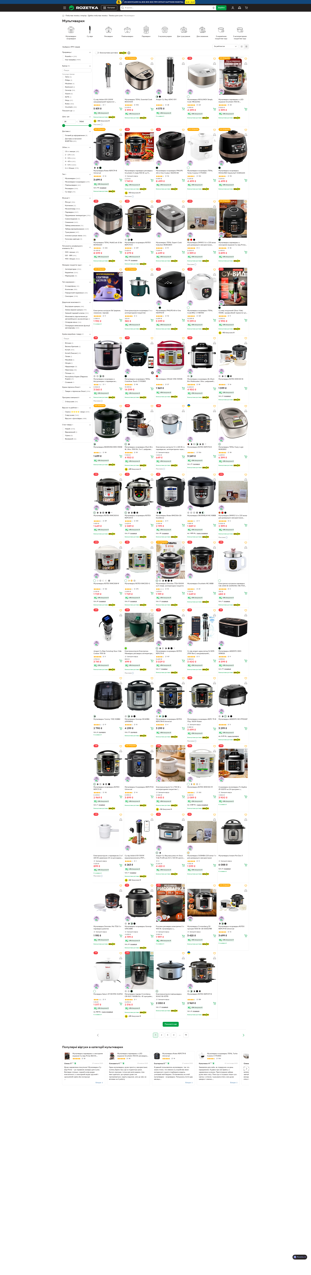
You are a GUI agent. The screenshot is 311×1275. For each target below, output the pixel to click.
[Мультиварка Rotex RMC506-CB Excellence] (170, 492)
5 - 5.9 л (70, 165)
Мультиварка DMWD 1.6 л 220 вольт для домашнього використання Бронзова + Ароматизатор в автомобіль (201, 244)
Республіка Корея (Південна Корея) (76, 378)
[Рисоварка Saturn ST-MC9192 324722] (108, 970)
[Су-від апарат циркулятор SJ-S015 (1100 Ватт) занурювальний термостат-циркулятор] (201, 627)
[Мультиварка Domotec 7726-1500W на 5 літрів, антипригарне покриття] (170, 560)
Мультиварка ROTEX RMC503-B (106, 515)
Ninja (69, 100)
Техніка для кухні (116, 16)
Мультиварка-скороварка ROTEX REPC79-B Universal (231, 928)
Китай (69, 350)
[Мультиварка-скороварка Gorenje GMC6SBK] (139, 903)
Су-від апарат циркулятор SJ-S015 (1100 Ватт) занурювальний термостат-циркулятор (200, 652)
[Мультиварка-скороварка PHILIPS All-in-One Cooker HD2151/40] (170, 147)
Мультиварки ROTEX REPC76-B (199, 447)
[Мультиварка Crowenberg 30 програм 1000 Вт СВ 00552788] (201, 903)
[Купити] (121, 109)
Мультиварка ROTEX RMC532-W (200, 787)
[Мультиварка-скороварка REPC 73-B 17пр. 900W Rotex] (201, 695)
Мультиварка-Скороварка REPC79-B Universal (139, 788)
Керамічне (71, 272)
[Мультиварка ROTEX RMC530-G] (139, 560)
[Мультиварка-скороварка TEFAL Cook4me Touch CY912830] (139, 355)
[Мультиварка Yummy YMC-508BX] (108, 695)
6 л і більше (72, 168)
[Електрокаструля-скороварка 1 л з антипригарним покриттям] (139, 287)
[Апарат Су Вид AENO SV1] (170, 76)
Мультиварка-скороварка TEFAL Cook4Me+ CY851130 (200, 312)
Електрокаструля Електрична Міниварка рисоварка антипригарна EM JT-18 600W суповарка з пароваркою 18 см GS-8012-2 (139, 652)
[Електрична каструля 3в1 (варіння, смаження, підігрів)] (108, 287)
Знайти (221, 8)
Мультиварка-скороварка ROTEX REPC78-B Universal (169, 720)
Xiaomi (69, 94)
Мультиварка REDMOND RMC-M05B (108, 447)
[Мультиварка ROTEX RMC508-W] (108, 560)
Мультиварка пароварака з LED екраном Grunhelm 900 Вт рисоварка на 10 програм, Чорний (232, 101)
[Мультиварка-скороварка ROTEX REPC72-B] (108, 763)
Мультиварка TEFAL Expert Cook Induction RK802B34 (169, 244)
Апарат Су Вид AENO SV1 (166, 99)
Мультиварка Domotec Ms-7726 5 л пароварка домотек (107, 928)
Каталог (111, 8)
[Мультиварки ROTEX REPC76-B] (201, 423)
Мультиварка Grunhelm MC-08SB (200, 583)
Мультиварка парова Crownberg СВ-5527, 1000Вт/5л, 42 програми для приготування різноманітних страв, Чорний (138, 995)
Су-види (70, 192)
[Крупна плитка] (241, 46)
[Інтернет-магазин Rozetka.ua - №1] (83, 7)
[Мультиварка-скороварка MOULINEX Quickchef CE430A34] (233, 147)
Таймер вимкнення (74, 225)
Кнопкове (71, 289)
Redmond (70, 87)
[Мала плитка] (246, 46)
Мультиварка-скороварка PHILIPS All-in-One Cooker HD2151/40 (169, 172)
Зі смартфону (72, 286)
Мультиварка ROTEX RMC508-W (106, 583)
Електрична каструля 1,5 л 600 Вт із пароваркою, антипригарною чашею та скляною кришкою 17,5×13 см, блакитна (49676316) (170, 448)
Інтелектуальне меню (75, 236)
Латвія (68, 356)
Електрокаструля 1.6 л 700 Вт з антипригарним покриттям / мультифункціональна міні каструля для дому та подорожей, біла (170, 788)
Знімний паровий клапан (77, 313)
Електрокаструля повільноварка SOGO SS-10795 (168, 995)
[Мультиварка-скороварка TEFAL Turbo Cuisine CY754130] (201, 147)
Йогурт (70, 202)
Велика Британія (73, 346)
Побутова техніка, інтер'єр (76, 16)
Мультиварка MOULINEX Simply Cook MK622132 (200, 101)
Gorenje (70, 90)
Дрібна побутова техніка (97, 16)
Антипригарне (73, 269)
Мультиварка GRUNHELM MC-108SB (201, 515)
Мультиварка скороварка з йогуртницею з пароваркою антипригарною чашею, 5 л (105, 380)
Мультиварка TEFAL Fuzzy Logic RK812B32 (231, 448)
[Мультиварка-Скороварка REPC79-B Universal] (139, 763)
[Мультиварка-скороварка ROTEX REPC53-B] (139, 492)
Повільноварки (73, 185)
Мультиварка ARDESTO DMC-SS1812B (230, 652)
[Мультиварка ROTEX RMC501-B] (233, 355)
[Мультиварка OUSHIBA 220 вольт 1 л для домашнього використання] (201, 832)
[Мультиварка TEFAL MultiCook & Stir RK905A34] (108, 219)
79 (186, 1035)
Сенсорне (71, 296)
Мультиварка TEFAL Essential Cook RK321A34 (138, 101)
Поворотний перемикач (76, 293)
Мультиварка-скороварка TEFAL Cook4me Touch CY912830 (137, 380)
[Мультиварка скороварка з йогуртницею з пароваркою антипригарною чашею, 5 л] (108, 355)
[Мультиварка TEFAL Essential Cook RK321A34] (139, 76)
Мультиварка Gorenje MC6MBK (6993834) (137, 720)
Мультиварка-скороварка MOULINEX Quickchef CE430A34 (232, 172)
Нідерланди (71, 366)
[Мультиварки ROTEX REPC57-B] (201, 970)
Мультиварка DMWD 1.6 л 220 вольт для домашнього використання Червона (233, 517)
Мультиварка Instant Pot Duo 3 (231, 856)
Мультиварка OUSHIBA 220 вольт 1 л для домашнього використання (201, 857)
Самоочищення (72, 219)
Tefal (68, 77)
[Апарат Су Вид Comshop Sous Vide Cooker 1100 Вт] (108, 627)
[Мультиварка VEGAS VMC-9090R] (170, 355)
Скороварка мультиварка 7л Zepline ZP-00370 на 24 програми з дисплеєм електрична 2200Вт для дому (233, 788)
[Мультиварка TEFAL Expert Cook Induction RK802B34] (170, 219)
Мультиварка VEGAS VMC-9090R (169, 379)
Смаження (71, 222)
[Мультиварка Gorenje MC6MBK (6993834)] (139, 695)
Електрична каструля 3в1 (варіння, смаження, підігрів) (107, 312)
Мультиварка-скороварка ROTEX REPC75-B (138, 244)
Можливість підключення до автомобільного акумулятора (77, 318)
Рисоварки (71, 188)
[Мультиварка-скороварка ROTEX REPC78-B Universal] (170, 695)
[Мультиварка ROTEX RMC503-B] (108, 492)
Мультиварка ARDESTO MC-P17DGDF (233, 719)
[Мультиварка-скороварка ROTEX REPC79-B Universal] (233, 903)
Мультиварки (72, 178)
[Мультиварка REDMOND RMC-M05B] (108, 423)
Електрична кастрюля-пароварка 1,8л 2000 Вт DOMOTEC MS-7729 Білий (232, 585)
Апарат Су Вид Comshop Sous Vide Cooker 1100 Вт (107, 652)
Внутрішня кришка (74, 306)
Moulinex (69, 84)
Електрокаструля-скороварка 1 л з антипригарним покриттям (138, 312)
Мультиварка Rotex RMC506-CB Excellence (168, 517)
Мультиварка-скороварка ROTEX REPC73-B (169, 652)
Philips (68, 80)
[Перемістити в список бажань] (121, 59)
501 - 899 (70, 255)
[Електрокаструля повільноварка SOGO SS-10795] (170, 970)
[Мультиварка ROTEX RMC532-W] (201, 763)
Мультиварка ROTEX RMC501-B (231, 379)
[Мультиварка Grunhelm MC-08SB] (201, 560)
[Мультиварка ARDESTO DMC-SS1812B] (233, 627)
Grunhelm (71, 107)
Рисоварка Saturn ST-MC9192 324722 (108, 994)
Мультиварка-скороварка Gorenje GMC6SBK (138, 928)
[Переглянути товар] (157, 97)
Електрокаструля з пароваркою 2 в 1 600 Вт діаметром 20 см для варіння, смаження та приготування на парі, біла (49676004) (108, 857)
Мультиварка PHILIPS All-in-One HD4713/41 (168, 312)
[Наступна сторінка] (243, 1035)
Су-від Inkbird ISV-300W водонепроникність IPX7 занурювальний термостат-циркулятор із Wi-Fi (135, 857)
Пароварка (71, 212)
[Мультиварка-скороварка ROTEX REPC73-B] (170, 627)
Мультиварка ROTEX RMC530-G (137, 583)
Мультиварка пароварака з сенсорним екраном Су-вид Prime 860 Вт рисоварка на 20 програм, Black (232, 244)
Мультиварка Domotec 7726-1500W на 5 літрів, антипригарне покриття (170, 585)
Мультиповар (72, 209)
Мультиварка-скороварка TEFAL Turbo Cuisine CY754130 (200, 172)
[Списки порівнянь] (239, 7)
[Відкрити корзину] (246, 7)
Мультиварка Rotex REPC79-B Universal (105, 172)
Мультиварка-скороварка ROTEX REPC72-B (106, 788)
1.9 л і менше (72, 151)
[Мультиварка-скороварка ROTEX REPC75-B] (139, 219)
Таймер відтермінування (77, 229)
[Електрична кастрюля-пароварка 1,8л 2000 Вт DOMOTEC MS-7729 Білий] (233, 560)
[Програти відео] (152, 372)
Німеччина (71, 370)
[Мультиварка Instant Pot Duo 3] (233, 832)
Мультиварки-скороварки (77, 182)
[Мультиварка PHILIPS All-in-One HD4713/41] (170, 287)
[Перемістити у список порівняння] (121, 64)
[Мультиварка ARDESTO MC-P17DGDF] (233, 695)
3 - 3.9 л (70, 158)
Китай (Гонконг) (73, 353)
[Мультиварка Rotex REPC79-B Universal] (108, 147)
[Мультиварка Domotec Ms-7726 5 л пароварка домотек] (108, 903)
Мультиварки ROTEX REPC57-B (199, 994)
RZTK (68, 97)
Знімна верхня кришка (76, 310)
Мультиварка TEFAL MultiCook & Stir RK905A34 (108, 244)
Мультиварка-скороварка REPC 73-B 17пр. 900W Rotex (201, 720)
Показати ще (67, 111)
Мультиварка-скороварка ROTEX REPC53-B (138, 517)
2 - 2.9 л (70, 155)
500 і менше (72, 252)
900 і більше (72, 259)
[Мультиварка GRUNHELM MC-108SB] (201, 492)
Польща (69, 373)
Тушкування (72, 232)
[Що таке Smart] (129, 53)
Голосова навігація (73, 239)
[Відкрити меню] (64, 7)
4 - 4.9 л (70, 161)
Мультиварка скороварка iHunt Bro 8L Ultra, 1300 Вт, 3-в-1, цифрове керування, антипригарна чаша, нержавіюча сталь (139, 448)
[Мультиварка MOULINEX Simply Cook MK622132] (201, 76)
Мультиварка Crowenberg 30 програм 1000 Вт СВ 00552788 (199, 928)
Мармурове (71, 276)
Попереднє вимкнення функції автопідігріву (77, 327)
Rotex (69, 104)
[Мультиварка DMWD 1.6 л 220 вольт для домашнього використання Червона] (233, 492)
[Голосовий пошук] (213, 7)
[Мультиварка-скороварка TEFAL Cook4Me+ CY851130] (201, 287)
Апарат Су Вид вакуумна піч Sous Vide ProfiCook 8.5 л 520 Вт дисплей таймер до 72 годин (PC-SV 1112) (170, 857)
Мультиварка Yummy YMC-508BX (107, 719)
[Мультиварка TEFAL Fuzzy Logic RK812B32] (233, 423)
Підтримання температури (78, 215)
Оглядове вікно (73, 322)
